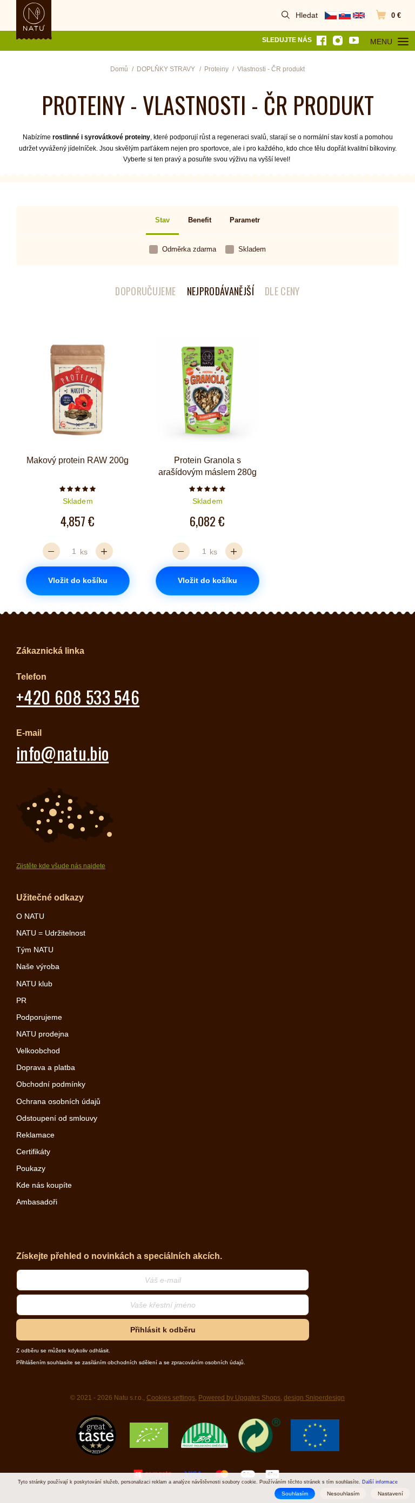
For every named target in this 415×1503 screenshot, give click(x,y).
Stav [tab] (162, 220)
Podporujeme (39, 1017)
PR (21, 1000)
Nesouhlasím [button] (343, 1494)
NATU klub (34, 983)
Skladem (252, 249)
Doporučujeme (145, 291)
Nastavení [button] (390, 1494)
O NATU (30, 916)
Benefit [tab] (199, 220)
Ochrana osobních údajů (58, 1101)
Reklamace (35, 1134)
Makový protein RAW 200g (77, 460)
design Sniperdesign (314, 1398)
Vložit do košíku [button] (78, 580)
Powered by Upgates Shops (239, 1398)
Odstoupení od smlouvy (56, 1118)
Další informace (380, 1482)
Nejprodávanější (220, 291)
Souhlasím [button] (295, 1494)
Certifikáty (33, 1151)
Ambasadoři (36, 1201)
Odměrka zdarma (189, 249)
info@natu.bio (62, 753)
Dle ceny (282, 291)
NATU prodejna (42, 1034)
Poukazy (30, 1168)
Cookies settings (170, 1398)
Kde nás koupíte (44, 1185)
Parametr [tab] (245, 220)
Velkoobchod (38, 1050)
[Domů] (34, 17)
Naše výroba (37, 966)
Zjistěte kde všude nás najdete (60, 866)
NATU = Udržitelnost (50, 933)
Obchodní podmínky (50, 1084)
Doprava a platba (45, 1067)
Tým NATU (34, 949)
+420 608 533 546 (77, 696)
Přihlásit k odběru (163, 1329)
